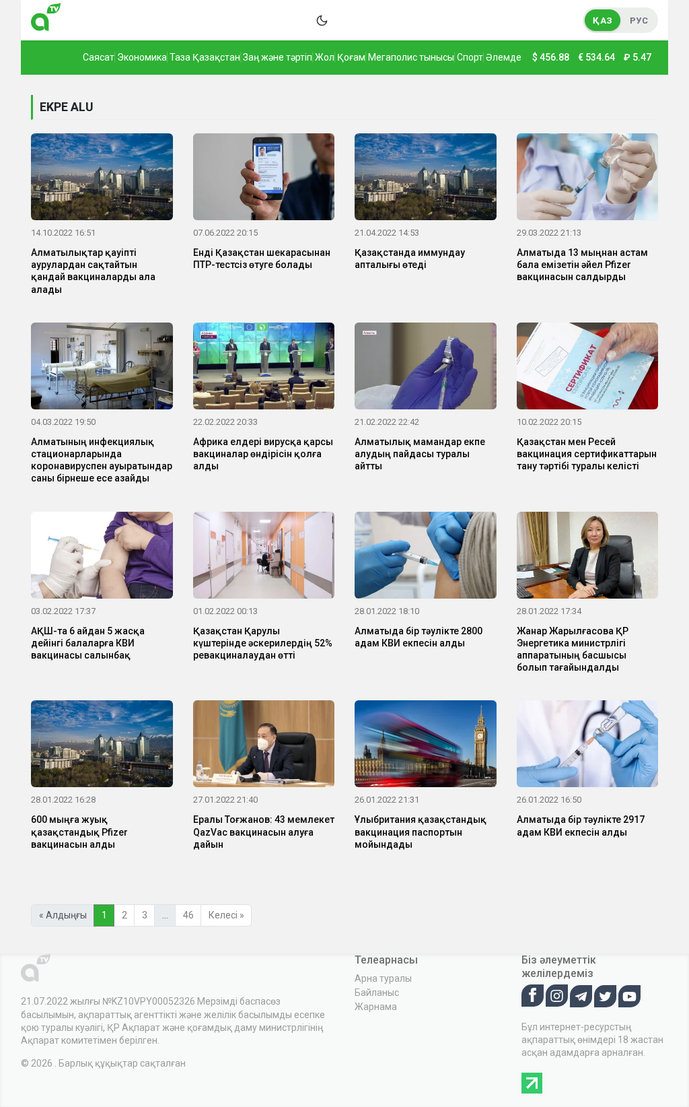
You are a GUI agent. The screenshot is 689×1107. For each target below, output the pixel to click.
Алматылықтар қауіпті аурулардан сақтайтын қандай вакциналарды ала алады (93, 271)
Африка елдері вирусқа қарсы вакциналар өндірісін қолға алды (263, 453)
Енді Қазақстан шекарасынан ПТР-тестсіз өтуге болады (261, 258)
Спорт (470, 57)
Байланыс (377, 992)
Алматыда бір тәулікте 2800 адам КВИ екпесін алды (418, 637)
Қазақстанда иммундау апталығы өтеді (410, 258)
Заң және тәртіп (277, 57)
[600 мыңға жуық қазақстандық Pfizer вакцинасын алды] (102, 746)
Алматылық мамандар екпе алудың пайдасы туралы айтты (420, 453)
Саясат (98, 57)
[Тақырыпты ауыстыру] (321, 20)
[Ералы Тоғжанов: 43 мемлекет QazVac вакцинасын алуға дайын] (264, 746)
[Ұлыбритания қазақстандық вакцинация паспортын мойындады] (426, 746)
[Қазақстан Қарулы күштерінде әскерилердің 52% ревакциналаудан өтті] (264, 557)
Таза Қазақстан (205, 57)
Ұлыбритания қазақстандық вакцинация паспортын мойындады (420, 831)
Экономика (142, 57)
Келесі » (226, 915)
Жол (324, 57)
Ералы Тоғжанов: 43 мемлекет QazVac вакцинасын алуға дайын (263, 831)
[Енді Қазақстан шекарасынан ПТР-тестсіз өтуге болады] (264, 179)
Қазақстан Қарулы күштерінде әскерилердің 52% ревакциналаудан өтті (262, 643)
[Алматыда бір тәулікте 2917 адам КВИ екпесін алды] (588, 746)
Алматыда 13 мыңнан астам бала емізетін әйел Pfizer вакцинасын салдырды (582, 264)
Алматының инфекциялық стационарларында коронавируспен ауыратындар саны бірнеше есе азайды (101, 460)
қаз (602, 20)
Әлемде (503, 57)
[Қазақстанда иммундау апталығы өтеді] (426, 179)
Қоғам (351, 57)
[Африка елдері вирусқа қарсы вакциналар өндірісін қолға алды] (264, 368)
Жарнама (376, 1006)
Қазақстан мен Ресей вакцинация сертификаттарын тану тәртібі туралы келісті (587, 453)
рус (639, 20)
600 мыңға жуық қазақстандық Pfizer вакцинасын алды (79, 831)
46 (188, 915)
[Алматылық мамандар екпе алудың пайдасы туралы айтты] (426, 368)
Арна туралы (383, 978)
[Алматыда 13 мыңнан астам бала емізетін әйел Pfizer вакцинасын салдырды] (588, 179)
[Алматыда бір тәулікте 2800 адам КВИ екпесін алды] (426, 557)
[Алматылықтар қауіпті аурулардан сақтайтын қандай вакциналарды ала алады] (102, 179)
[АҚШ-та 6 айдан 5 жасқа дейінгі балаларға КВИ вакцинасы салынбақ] (102, 557)
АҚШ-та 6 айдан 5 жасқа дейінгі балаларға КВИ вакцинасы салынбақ (88, 643)
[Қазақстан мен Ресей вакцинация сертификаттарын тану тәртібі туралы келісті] (588, 368)
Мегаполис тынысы (411, 57)
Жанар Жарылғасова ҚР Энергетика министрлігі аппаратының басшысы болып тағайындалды (572, 649)
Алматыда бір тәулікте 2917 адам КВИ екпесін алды (581, 825)
